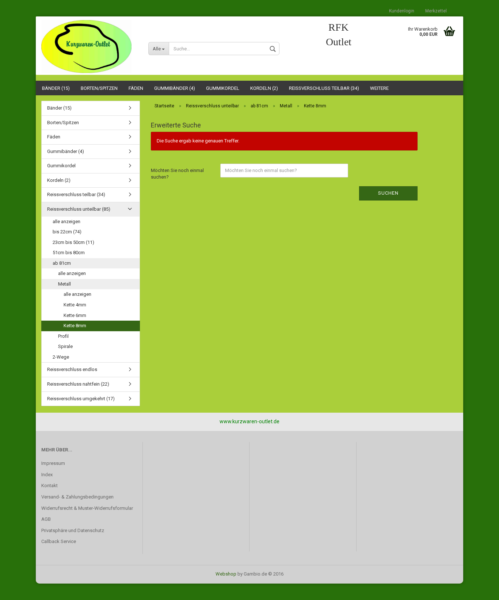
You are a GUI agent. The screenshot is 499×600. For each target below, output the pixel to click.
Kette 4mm (75, 304)
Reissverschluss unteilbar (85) (78, 209)
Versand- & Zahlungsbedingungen (77, 497)
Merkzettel (436, 11)
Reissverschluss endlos (72, 369)
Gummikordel (222, 88)
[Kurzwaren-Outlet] (89, 46)
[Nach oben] (479, 589)
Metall (64, 284)
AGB (46, 519)
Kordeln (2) (264, 88)
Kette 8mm (75, 325)
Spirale (65, 346)
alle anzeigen (66, 221)
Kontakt (49, 485)
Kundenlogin (401, 11)
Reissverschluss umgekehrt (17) (81, 398)
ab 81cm (62, 263)
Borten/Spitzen (99, 88)
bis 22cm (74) (67, 231)
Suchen (388, 193)
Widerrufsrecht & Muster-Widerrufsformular (87, 508)
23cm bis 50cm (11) (73, 242)
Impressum (53, 463)
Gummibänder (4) (174, 88)
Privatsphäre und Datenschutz (72, 530)
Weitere (379, 88)
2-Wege (61, 357)
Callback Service (58, 541)
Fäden (136, 88)
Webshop (226, 574)
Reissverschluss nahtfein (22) (78, 384)
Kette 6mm (75, 315)
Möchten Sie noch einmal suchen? (177, 174)
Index (47, 474)
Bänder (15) (56, 88)
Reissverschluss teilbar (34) (324, 88)
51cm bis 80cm (69, 252)
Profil (63, 336)
